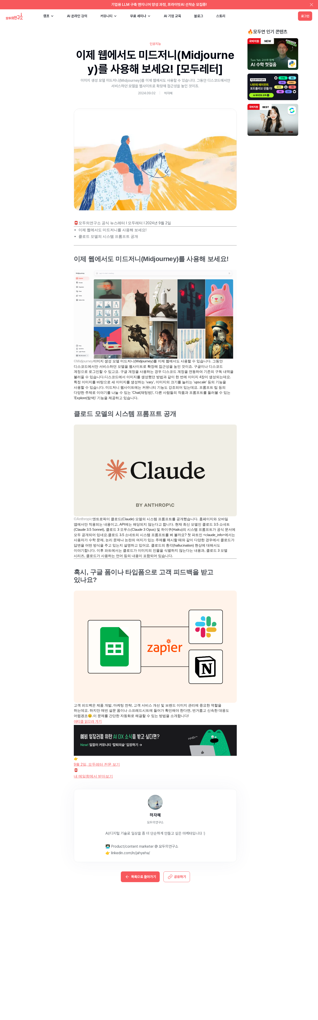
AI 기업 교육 (172, 16)
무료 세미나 (138, 16)
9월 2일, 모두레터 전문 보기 (97, 764)
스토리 (220, 16)
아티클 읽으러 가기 (88, 721)
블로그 (198, 16)
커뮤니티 (106, 16)
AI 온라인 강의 (77, 16)
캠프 (46, 16)
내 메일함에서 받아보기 (93, 776)
